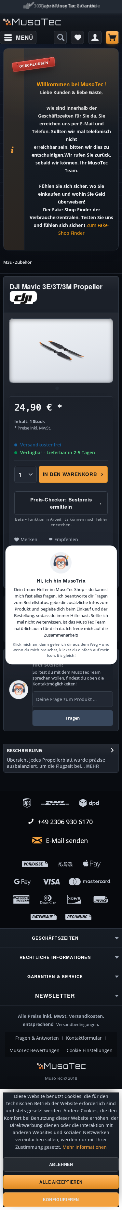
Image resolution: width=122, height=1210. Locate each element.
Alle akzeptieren (61, 1182)
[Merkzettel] (77, 37)
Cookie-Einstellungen (90, 1050)
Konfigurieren (61, 1200)
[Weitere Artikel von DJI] (23, 296)
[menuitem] (18, 37)
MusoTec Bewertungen (34, 1050)
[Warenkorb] (112, 37)
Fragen (73, 718)
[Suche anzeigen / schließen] (60, 37)
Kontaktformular (84, 1038)
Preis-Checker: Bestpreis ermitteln (66, 503)
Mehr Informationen (84, 1147)
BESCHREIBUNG (24, 750)
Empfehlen (66, 539)
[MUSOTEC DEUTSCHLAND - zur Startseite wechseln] (32, 22)
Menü (24, 37)
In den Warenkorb (70, 474)
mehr (92, 766)
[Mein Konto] (95, 37)
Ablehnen (61, 1164)
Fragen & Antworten (37, 1038)
